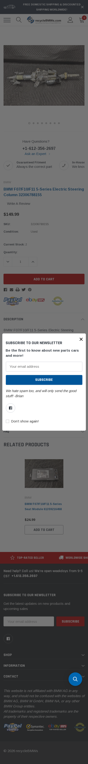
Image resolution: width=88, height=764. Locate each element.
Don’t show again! (25, 421)
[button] (81, 339)
